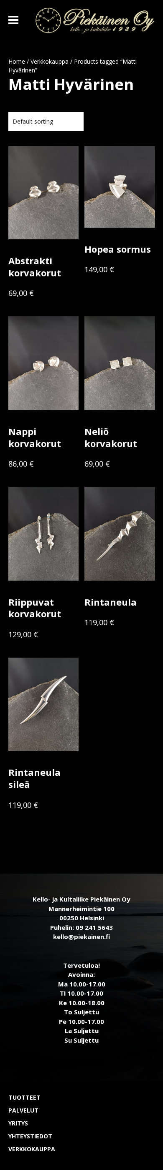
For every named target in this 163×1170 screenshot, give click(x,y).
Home (16, 61)
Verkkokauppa (50, 61)
